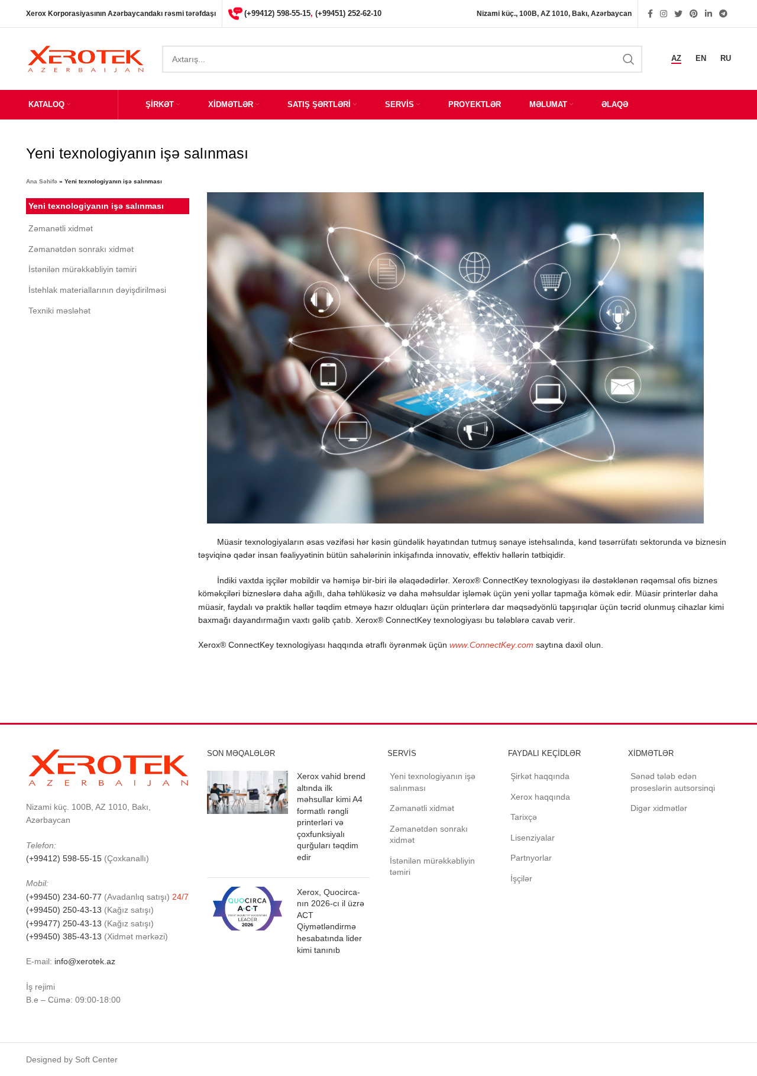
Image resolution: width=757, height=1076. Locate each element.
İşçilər (521, 878)
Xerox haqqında (540, 797)
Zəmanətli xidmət (60, 228)
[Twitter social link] (678, 13)
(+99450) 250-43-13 (64, 910)
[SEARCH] (628, 59)
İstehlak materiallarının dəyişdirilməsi (97, 290)
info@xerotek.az (84, 961)
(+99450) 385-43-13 (64, 936)
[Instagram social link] (663, 13)
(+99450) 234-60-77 (65, 896)
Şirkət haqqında (540, 776)
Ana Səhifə (41, 181)
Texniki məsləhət (59, 310)
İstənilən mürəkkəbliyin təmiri (82, 269)
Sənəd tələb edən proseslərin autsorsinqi (672, 782)
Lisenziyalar (532, 837)
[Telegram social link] (723, 13)
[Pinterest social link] (693, 13)
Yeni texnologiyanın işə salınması (96, 206)
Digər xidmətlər (658, 808)
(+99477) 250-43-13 (64, 923)
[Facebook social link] (650, 13)
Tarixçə (523, 817)
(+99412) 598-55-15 (277, 13)
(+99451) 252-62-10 (348, 13)
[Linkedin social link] (708, 13)
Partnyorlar (531, 857)
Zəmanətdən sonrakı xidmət (81, 249)
